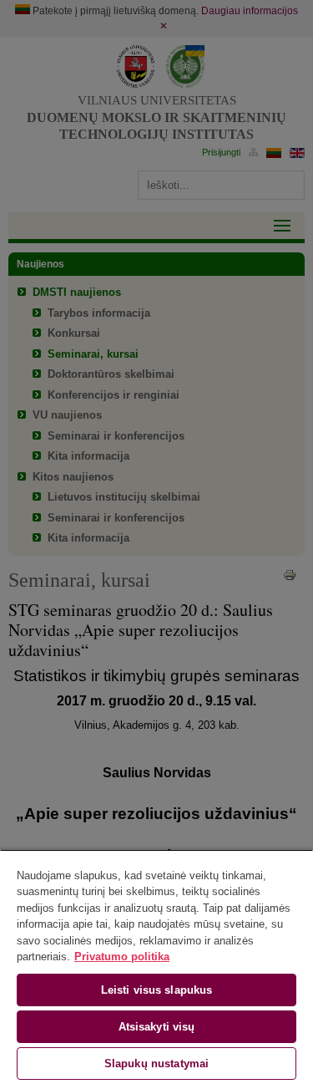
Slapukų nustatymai (156, 1063)
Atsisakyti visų (157, 1026)
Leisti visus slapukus (157, 990)
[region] (156, 966)
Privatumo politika (121, 956)
